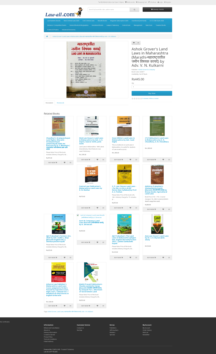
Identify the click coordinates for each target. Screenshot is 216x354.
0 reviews (145, 98)
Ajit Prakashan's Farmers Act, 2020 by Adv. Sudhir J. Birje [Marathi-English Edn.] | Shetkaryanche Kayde (58, 239)
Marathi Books (102, 21)
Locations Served (49, 335)
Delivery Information (50, 332)
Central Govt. (126, 25)
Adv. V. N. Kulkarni (87, 312)
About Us (47, 330)
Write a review (153, 98)
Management (138, 25)
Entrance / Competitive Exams (56, 25)
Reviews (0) (60, 103)
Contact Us (80, 328)
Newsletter (146, 335)
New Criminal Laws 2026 (71, 21)
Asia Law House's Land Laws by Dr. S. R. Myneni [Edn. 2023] (157, 238)
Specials (112, 335)
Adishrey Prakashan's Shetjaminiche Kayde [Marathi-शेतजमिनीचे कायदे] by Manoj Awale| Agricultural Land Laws (156, 190)
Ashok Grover (52, 312)
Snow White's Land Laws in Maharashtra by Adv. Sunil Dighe (123, 140)
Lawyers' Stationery (113, 25)
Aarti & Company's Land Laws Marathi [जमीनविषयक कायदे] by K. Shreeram (91, 223)
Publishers (113, 328)
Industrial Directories (68, 30)
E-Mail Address (48, 341)
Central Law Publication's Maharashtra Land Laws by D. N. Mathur (90, 188)
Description (49, 103)
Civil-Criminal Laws (88, 21)
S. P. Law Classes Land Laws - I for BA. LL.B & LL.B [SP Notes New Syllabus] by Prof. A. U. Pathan (124, 189)
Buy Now (151, 93)
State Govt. (149, 25)
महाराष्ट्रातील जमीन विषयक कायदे (72, 312)
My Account (146, 328)
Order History (147, 330)
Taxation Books (161, 25)
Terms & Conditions (50, 339)
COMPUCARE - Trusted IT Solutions (63, 349)
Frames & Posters (53, 30)
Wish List (145, 332)
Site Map (79, 330)
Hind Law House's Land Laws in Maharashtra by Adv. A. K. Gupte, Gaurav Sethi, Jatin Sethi (91, 141)
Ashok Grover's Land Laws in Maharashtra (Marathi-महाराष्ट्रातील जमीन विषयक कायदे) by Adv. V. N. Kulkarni (84, 36)
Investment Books (97, 25)
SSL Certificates (5, 322)
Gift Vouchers (114, 330)
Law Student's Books (53, 21)
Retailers (112, 332)
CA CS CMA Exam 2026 (157, 21)
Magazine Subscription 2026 (119, 21)
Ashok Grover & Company (146, 70)
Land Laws (60, 312)
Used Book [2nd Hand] (139, 21)
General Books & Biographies (79, 25)
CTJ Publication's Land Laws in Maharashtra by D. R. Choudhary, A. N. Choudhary (157, 140)
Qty (133, 83)
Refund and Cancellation (51, 328)
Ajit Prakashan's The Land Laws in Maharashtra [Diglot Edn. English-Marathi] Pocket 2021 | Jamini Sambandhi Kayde (124, 239)
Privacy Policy (48, 337)
